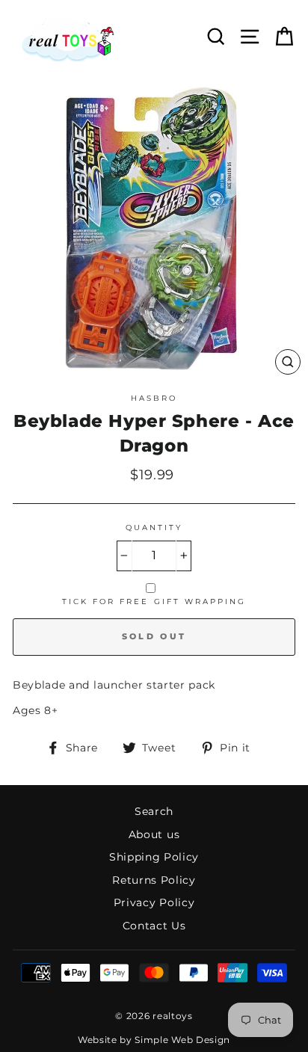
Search (154, 811)
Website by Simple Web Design (154, 1039)
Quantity (154, 527)
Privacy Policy (154, 902)
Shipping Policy (154, 857)
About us (154, 834)
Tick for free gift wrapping (154, 601)
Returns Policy (154, 880)
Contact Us (154, 926)
